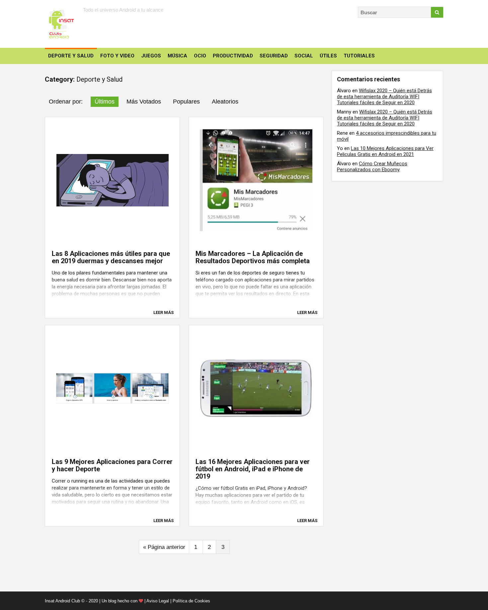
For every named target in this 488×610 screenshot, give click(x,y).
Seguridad (274, 56)
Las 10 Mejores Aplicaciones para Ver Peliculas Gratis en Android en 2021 (385, 151)
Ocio (200, 56)
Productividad (233, 56)
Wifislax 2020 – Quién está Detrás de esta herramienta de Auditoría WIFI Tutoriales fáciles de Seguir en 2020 (384, 97)
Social (303, 56)
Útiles (328, 56)
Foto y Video (117, 56)
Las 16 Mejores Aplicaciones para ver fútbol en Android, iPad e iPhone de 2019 (253, 469)
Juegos (151, 56)
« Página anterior (164, 547)
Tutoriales (359, 56)
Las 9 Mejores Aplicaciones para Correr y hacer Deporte (112, 465)
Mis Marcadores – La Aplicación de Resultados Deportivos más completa (253, 257)
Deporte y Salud (71, 56)
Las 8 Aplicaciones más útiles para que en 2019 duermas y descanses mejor (111, 257)
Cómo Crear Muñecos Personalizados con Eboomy (372, 167)
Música (177, 56)
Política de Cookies (191, 600)
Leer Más (163, 312)
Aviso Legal (157, 600)
